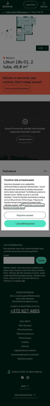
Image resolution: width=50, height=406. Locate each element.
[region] (25, 203)
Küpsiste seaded (25, 215)
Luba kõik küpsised (25, 223)
